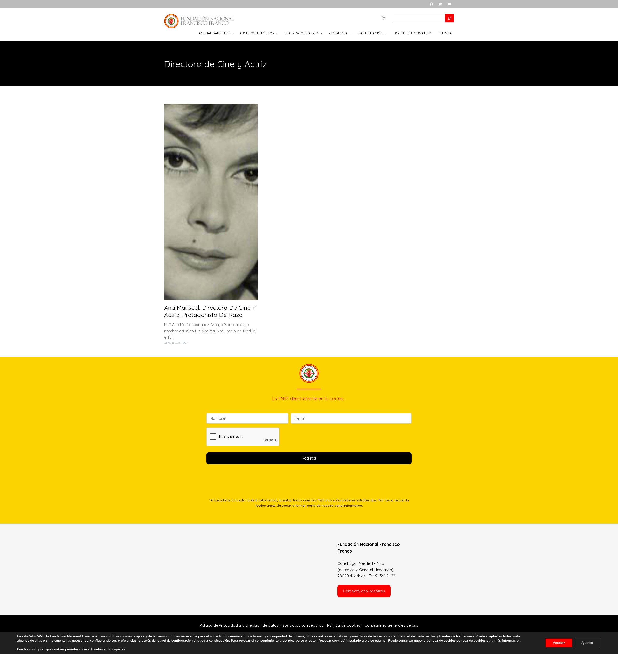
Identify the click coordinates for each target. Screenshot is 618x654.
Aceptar (559, 642)
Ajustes (587, 642)
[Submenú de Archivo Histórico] (277, 33)
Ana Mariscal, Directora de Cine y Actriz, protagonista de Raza (210, 311)
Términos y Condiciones (336, 500)
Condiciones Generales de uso (391, 625)
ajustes (119, 649)
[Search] (449, 18)
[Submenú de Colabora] (351, 33)
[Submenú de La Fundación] (386, 33)
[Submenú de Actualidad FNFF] (232, 33)
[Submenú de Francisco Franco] (321, 33)
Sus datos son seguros (302, 625)
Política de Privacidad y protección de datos (239, 625)
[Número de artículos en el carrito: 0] (383, 18)
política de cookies (470, 640)
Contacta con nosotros (364, 591)
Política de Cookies (344, 625)
